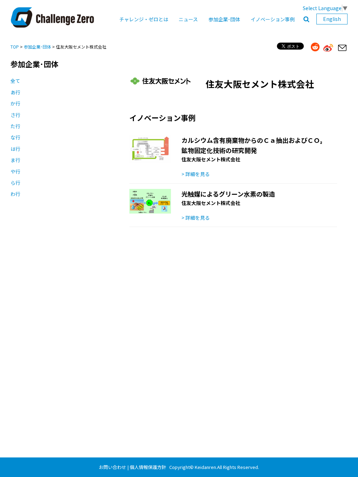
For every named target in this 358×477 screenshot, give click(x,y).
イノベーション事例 (273, 19)
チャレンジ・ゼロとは (143, 19)
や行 (15, 171)
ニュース (188, 19)
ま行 (15, 159)
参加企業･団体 (224, 19)
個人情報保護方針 (148, 467)
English (332, 18)
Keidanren (205, 467)
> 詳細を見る (195, 173)
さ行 (15, 114)
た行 (15, 126)
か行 (15, 103)
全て (15, 80)
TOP (14, 47)
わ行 (15, 193)
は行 (15, 148)
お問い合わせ (112, 467)
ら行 (15, 182)
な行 (15, 137)
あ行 (15, 92)
